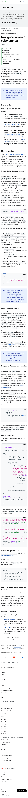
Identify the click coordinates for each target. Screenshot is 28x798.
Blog (2, 677)
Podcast (3, 679)
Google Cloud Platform (6, 779)
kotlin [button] (4, 271)
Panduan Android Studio (7, 740)
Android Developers (5, 28)
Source (3, 672)
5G (2, 697)
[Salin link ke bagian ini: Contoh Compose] (15, 435)
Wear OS (3, 706)
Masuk (24, 1)
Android (3, 665)
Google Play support (6, 760)
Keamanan (3, 670)
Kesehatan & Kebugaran (7, 690)
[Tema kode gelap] (24, 210)
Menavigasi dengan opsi (7, 555)
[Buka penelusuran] (17, 2)
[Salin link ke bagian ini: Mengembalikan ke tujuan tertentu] (2, 173)
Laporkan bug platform (6, 755)
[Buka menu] (2, 2)
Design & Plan (15, 28)
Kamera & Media (5, 692)
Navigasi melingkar (10, 620)
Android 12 (3, 731)
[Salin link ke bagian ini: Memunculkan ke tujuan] (23, 309)
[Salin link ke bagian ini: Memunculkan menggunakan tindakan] (10, 590)
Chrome (3, 774)
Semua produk (4, 781)
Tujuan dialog (8, 628)
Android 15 (3, 724)
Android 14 (3, 726)
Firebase (3, 777)
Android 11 (3, 733)
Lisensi (7, 787)
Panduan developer (5, 742)
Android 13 (3, 729)
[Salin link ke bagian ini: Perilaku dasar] (14, 105)
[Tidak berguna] (20, 33)
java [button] (11, 271)
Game (2, 685)
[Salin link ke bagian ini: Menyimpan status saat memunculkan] (2, 368)
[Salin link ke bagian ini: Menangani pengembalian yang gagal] (2, 231)
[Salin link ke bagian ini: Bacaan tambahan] (17, 612)
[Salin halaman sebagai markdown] (7, 44)
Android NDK (4, 749)
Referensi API (4, 744)
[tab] (4, 272)
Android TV (3, 713)
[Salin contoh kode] (26, 210)
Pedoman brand (14, 787)
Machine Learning (5, 688)
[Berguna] (17, 33)
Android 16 (3, 721)
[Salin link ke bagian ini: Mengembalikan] (16, 151)
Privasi (2, 695)
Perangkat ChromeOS (6, 708)
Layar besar (4, 703)
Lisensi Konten (17, 647)
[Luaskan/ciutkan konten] (12, 49)
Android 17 (3, 719)
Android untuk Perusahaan (7, 667)
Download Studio (5, 747)
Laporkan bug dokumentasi (7, 758)
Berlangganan (23, 790)
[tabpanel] (14, 280)
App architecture (8, 7)
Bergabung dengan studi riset (8, 762)
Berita (2, 674)
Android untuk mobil (6, 710)
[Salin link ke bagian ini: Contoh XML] (11, 560)
